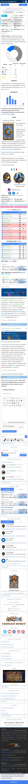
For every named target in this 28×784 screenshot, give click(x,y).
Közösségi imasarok (5, 641)
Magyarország (9, 1)
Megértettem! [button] (14, 782)
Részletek (14, 606)
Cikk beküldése (4, 766)
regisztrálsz (15, 380)
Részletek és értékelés (5, 595)
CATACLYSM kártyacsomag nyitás (8, 698)
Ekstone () (10, 538)
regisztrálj (6, 89)
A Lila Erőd (8, 473)
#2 (26, 328)
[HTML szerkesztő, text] (14, 414)
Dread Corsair (6, 257)
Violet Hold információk (5, 656)
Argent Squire (6, 245)
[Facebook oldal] (14, 631)
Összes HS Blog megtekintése (7, 462)
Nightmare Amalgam (20, 604)
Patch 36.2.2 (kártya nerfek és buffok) (13, 467)
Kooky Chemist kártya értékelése (7, 647)
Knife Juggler (4, 313)
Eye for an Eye (6, 214)
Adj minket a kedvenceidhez (6, 635)
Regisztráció (23, 455)
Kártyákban (7, 440)
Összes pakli (5, 4)
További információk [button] (6, 778)
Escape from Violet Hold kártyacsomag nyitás (10, 693)
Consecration (6, 230)
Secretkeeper (19, 311)
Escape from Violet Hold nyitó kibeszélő (9, 696)
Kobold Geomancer (7, 251)
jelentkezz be (22, 87)
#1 (26, 287)
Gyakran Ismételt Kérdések (6, 658)
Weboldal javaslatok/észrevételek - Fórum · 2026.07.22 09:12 (13, 556)
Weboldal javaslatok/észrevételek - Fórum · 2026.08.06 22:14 (13, 529)
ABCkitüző (3, 710)
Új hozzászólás (23, 324)
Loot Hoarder (6, 253)
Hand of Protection (7, 216)
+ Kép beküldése (4, 686)
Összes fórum (4, 701)
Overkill (14, 668)
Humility (5, 218)
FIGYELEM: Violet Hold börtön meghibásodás (15, 479)
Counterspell (15, 367)
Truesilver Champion (7, 236)
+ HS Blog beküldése (5, 482)
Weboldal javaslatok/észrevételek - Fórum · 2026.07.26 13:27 (13, 549)
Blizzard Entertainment (5, 759)
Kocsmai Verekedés (6, 114)
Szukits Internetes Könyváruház (7, 707)
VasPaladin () (10, 292)
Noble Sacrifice (6, 220)
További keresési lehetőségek (7, 443)
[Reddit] (17, 193)
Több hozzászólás (5, 567)
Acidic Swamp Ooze (7, 247)
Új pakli (23, 4)
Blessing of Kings (6, 234)
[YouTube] (9, 631)
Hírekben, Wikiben (10, 439)
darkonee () (11, 464)
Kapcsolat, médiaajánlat (6, 772)
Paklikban (15, 440)
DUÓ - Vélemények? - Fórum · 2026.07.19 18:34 (10, 563)
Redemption (5, 222)
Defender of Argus (5, 315)
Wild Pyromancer (10, 152)
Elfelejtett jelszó (23, 453)
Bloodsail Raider (6, 249)
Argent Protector (6, 224)
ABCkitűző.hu (4, 755)
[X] (13, 193)
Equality (4, 226)
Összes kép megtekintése (6, 665)
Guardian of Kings (7, 238)
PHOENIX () (9, 476)
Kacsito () (19, 184)
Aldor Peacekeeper (7, 149)
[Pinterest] (23, 631)
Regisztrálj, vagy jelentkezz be (7, 644)
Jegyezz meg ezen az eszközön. (9, 453)
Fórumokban (21, 440)
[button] (1, 1)
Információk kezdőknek (5, 653)
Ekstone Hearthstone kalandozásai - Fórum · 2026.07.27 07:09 (13, 542)
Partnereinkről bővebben (6, 715)
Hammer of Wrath (7, 232)
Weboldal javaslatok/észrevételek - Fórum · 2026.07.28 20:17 (13, 536)
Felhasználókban (19, 439)
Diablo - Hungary (4, 713)
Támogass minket (5, 768)
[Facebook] (9, 193)
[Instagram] (18, 631)
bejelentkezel (6, 380)
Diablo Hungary (4, 757)
